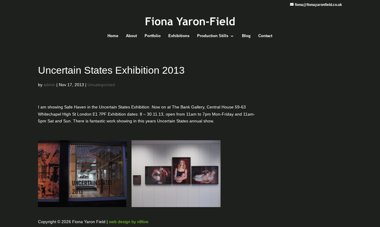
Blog (246, 36)
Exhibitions (178, 36)
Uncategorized (101, 84)
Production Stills (212, 36)
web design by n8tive (128, 221)
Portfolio (153, 36)
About (131, 36)
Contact (265, 36)
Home (112, 36)
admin (49, 84)
